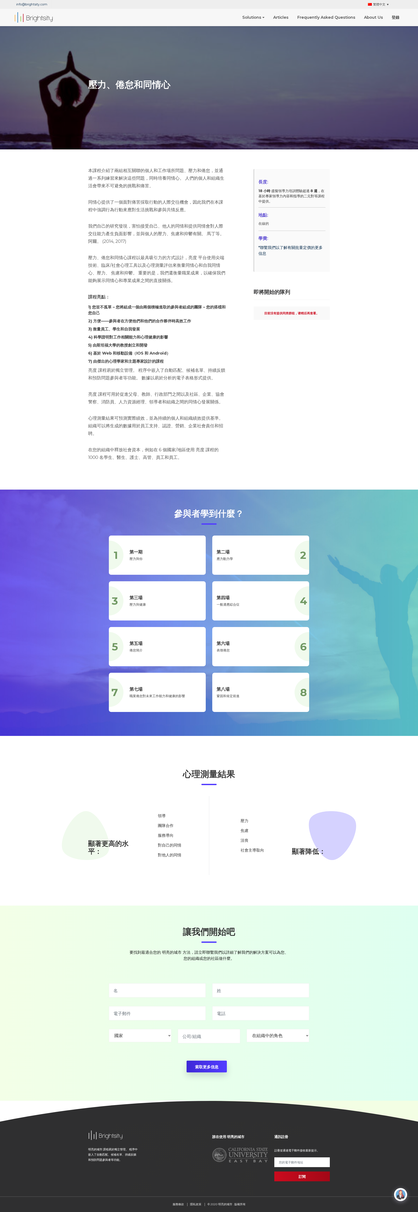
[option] (240, 1155)
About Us (373, 17)
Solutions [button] (251, 17)
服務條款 (179, 1204)
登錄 (395, 17)
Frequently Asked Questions (326, 17)
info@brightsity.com (31, 4)
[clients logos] (212, 1155)
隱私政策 (196, 1204)
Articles (280, 17)
